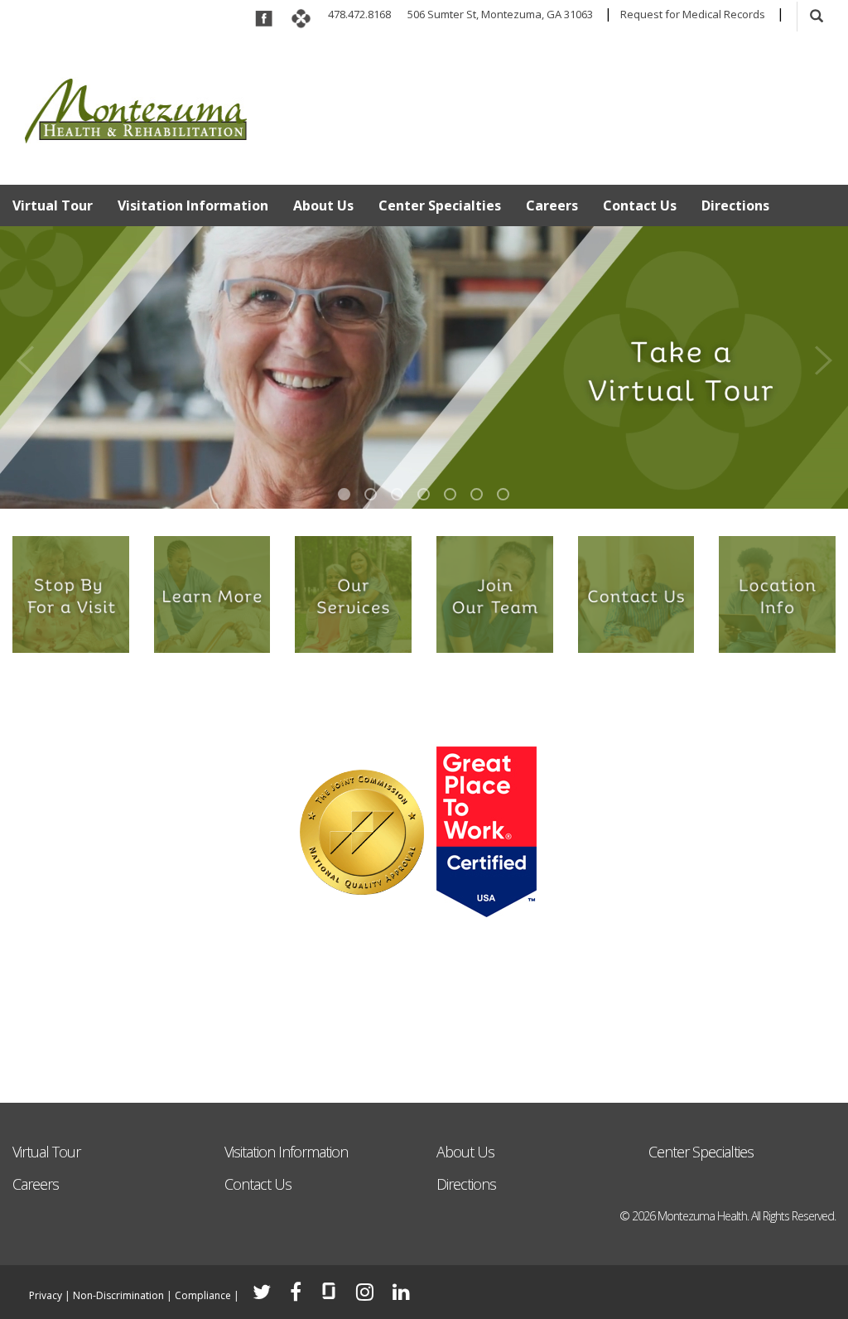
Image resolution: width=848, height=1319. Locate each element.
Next (823, 355)
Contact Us (640, 205)
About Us (323, 205)
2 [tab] (370, 494)
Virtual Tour (52, 205)
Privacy (45, 1295)
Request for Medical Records (692, 14)
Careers (552, 205)
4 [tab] (423, 494)
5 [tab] (450, 494)
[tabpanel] (424, 367)
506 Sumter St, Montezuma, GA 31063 (500, 14)
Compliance (203, 1295)
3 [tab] (397, 494)
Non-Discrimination (118, 1295)
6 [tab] (476, 494)
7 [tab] (503, 494)
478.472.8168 (359, 14)
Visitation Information (193, 205)
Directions (735, 205)
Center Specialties (439, 205)
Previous (25, 355)
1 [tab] (344, 494)
